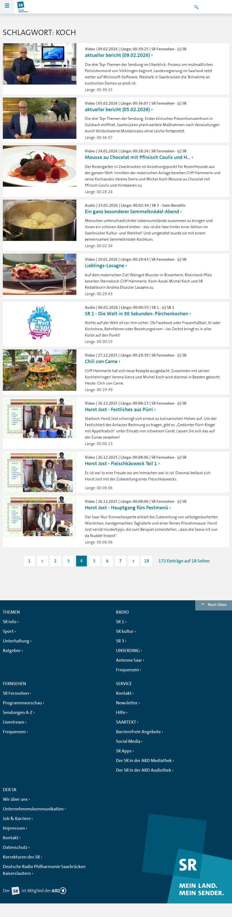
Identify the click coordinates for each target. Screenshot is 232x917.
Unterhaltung (16, 641)
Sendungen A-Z (18, 712)
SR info (9, 622)
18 (146, 561)
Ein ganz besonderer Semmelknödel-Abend (132, 211)
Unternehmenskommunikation (33, 809)
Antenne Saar (129, 660)
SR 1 (120, 622)
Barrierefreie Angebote (138, 732)
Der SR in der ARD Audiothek (143, 770)
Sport (8, 631)
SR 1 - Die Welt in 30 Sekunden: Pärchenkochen (136, 313)
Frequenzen (127, 670)
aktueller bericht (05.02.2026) (117, 109)
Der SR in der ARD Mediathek (144, 760)
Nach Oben (217, 604)
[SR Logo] (22, 7)
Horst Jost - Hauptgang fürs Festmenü (126, 507)
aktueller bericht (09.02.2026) (117, 55)
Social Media (128, 741)
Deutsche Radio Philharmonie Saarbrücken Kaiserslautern (44, 870)
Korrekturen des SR (21, 857)
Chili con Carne (101, 361)
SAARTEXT (126, 722)
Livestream (13, 722)
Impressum (14, 828)
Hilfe (120, 712)
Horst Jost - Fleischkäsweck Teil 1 (121, 463)
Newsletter (127, 703)
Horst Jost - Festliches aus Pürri (119, 409)
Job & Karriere (17, 818)
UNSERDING (128, 650)
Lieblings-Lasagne (104, 265)
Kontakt (124, 693)
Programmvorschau (22, 703)
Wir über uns (15, 799)
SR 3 (120, 641)
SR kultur (125, 631)
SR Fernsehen (16, 693)
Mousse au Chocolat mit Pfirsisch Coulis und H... (137, 157)
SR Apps (124, 751)
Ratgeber (12, 650)
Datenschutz (15, 847)
